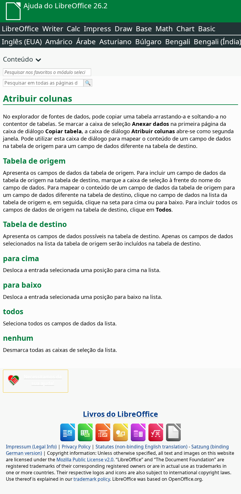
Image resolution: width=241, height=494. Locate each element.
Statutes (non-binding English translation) (142, 446)
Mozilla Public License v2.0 (84, 459)
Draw (123, 28)
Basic (206, 28)
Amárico (59, 41)
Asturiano (115, 41)
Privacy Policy (76, 446)
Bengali (177, 41)
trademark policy (91, 479)
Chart (185, 28)
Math (164, 28)
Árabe (86, 41)
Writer (52, 28)
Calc (73, 28)
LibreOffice (20, 28)
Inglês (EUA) (22, 41)
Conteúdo (18, 59)
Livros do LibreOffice (120, 414)
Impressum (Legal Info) (31, 446)
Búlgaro (148, 41)
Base (144, 28)
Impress (97, 28)
